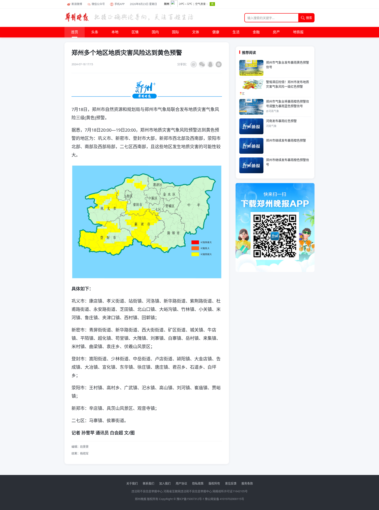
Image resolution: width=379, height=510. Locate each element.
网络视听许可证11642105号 (230, 491)
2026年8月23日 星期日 (143, 4)
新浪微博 (77, 4)
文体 (195, 32)
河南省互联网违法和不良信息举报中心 (187, 491)
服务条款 (247, 483)
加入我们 (165, 483)
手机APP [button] (119, 4)
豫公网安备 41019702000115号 (224, 499)
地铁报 (298, 32)
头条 (94, 32)
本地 (114, 32)
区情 (135, 32)
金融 (256, 32)
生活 (236, 32)
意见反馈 (230, 483)
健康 (215, 32)
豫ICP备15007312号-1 (190, 499)
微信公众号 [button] (98, 4)
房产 (276, 32)
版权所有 (214, 483)
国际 (175, 32)
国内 (155, 32)
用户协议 (181, 483)
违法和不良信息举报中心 (147, 491)
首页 (74, 32)
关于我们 (132, 483)
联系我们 (148, 483)
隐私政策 (198, 483)
